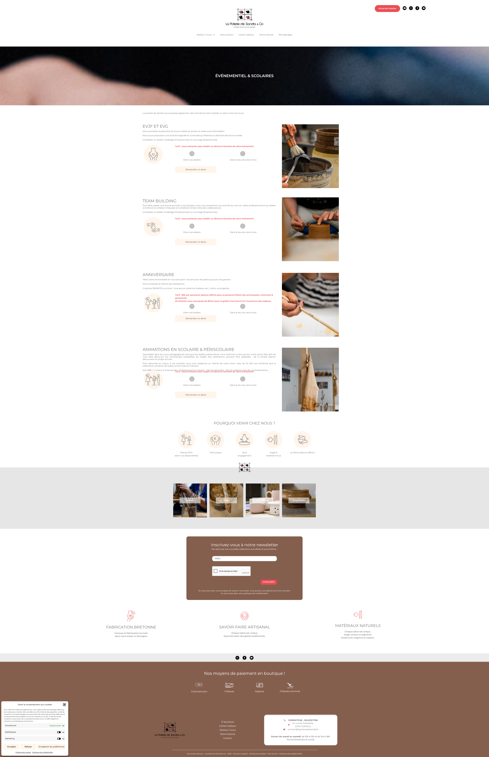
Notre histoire (266, 35)
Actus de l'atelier (387, 8)
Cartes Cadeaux (246, 35)
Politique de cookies (23, 752)
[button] (64, 704)
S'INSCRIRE (269, 582)
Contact (227, 738)
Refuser (28, 746)
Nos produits (226, 35)
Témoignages (285, 35)
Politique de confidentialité (42, 752)
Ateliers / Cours (228, 730)
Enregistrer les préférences (51, 746)
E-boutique (227, 722)
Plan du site (273, 754)
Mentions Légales (240, 754)
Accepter (11, 746)
